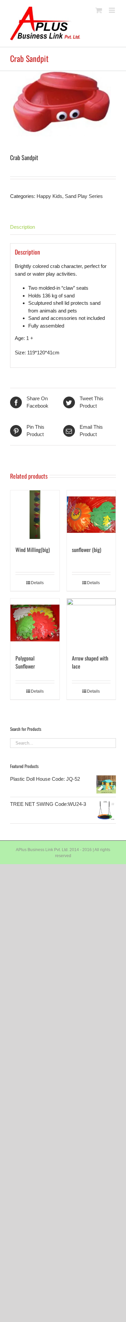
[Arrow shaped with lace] (91, 623)
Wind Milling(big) (32, 550)
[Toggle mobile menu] (112, 10)
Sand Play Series (84, 196)
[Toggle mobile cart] (98, 10)
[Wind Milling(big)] (34, 514)
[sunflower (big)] (91, 514)
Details (37, 582)
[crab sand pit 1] (63, 103)
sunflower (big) (86, 550)
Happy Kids (49, 196)
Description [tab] (22, 227)
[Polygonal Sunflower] (34, 623)
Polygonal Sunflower (25, 662)
